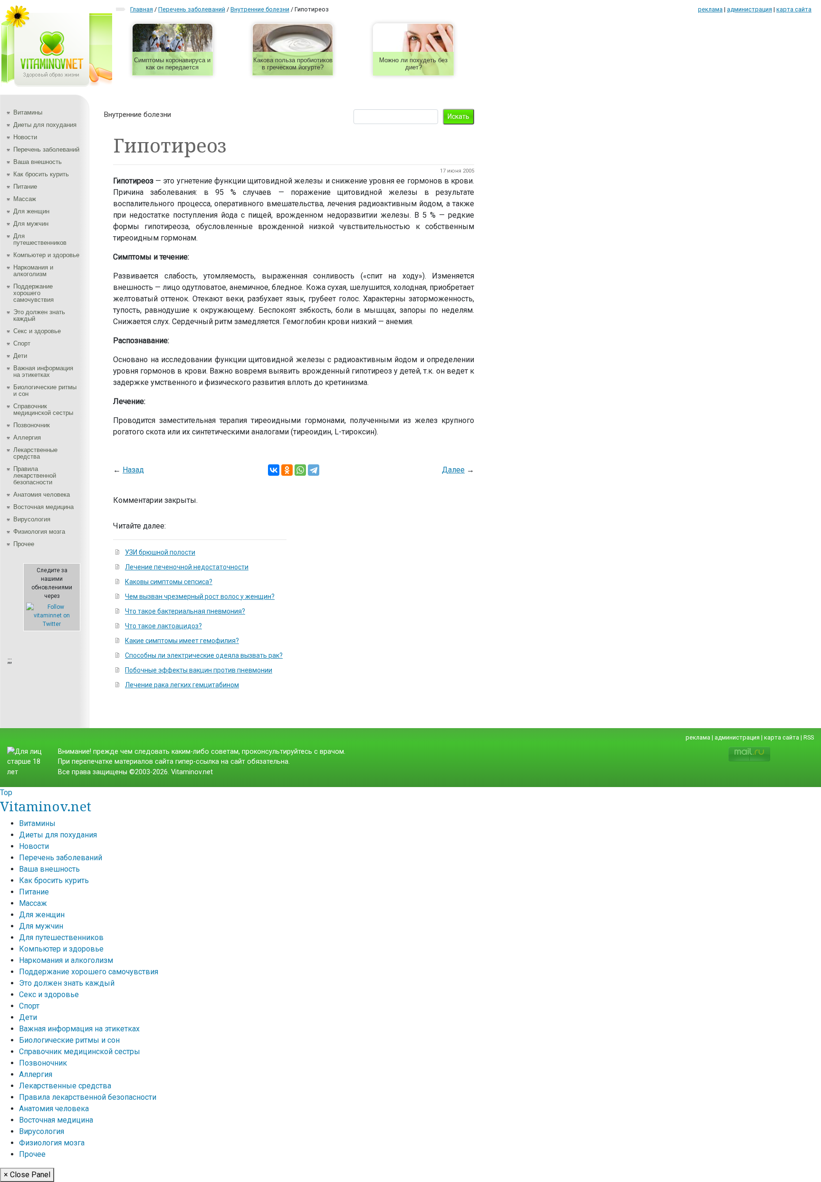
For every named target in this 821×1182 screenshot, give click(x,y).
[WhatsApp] (300, 470)
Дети (20, 355)
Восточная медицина (43, 506)
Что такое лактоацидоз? (163, 626)
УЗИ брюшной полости (160, 552)
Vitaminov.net (45, 806)
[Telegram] (313, 470)
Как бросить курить (41, 174)
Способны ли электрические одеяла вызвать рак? (204, 655)
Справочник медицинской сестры (43, 409)
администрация (749, 9)
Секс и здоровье (37, 331)
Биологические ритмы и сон (44, 390)
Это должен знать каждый (39, 315)
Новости (25, 137)
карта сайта (793, 9)
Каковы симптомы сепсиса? (168, 582)
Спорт (21, 343)
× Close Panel (27, 1174)
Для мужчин (30, 223)
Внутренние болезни (137, 114)
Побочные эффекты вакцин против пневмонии (198, 670)
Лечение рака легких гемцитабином (182, 685)
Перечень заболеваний (46, 149)
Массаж (24, 198)
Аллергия (27, 437)
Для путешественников (40, 239)
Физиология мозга (39, 531)
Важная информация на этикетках (43, 371)
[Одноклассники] (287, 470)
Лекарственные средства (35, 453)
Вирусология (31, 519)
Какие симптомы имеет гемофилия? (182, 640)
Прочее (23, 544)
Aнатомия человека (41, 494)
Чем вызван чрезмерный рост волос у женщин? (200, 596)
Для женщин (31, 211)
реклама (710, 9)
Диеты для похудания (44, 124)
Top (6, 792)
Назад (133, 469)
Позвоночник (31, 425)
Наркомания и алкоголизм (33, 271)
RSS (808, 737)
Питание (25, 186)
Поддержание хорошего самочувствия (33, 293)
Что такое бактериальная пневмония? (185, 611)
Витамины (27, 112)
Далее (453, 469)
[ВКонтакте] (273, 470)
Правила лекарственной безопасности (34, 475)
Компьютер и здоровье (46, 255)
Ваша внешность (37, 161)
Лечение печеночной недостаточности (186, 567)
